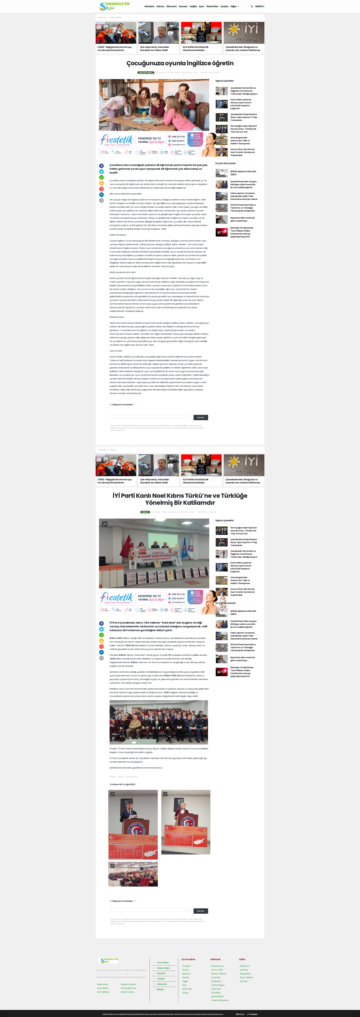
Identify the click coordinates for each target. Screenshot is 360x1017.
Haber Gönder (127, 992)
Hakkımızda (102, 984)
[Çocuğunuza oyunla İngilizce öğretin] (154, 104)
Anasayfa (102, 17)
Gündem (149, 6)
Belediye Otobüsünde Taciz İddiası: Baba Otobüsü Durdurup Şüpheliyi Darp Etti (241, 232)
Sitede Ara (245, 966)
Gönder (200, 417)
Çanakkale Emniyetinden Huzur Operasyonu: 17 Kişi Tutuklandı (243, 117)
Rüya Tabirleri (246, 977)
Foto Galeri (163, 962)
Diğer (233, 6)
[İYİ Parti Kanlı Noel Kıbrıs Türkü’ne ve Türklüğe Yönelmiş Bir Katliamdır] (154, 553)
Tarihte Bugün (218, 985)
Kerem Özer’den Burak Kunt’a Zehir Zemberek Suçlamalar (242, 152)
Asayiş (224, 6)
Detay (241, 1014)
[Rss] (123, 973)
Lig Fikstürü (216, 981)
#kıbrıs (113, 776)
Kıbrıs (113, 638)
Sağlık (193, 6)
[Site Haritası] (128, 973)
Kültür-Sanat (115, 17)
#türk (121, 776)
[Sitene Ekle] (133, 973)
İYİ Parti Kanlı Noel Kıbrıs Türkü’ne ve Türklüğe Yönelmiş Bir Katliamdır (243, 207)
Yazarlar (161, 973)
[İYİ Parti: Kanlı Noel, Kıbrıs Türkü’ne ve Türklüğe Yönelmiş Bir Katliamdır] (133, 824)
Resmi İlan (212, 6)
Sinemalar (216, 988)
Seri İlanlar (216, 992)
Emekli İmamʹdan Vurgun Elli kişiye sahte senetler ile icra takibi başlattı (243, 184)
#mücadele (132, 776)
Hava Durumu (217, 966)
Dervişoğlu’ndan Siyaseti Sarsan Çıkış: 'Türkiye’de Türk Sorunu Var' (243, 129)
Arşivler (161, 978)
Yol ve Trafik (217, 969)
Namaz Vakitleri (218, 973)
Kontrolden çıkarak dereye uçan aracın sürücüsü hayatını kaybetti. (240, 104)
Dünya (160, 6)
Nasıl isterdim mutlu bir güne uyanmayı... (242, 219)
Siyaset (183, 6)
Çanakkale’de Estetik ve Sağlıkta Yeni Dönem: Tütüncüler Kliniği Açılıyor (244, 91)
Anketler (244, 969)
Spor (201, 6)
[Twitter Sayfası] (103, 973)
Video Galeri (163, 968)
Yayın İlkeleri (102, 988)
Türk (119, 638)
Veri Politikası (103, 992)
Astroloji (243, 981)
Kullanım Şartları (128, 984)
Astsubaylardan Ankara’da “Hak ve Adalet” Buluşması (240, 140)
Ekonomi (171, 6)
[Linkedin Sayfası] (118, 973)
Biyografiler (245, 973)
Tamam (253, 1014)
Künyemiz (162, 984)
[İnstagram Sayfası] (108, 973)
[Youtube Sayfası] (113, 973)
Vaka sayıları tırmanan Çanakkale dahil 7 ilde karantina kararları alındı (243, 196)
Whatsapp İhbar (128, 988)
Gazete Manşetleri (220, 1000)
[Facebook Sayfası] (98, 973)
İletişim (160, 989)
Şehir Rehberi (217, 996)
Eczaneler (215, 977)
